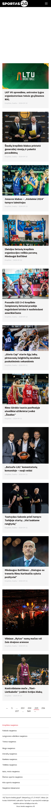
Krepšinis (8, 103)
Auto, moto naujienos (11, 771)
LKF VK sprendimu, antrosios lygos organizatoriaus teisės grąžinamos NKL (24, 96)
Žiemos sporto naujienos (12, 777)
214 (29, 708)
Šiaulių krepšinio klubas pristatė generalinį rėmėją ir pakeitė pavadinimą (23, 149)
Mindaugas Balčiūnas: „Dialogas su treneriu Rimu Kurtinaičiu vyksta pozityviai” (24, 573)
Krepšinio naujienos (10, 725)
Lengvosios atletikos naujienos (14, 736)
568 (29, 711)
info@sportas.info (31, 803)
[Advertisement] (25, 33)
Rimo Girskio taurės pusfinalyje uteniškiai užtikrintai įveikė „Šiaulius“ (22, 411)
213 (22, 708)
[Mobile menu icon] (46, 3)
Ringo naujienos (8, 748)
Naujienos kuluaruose (11, 788)
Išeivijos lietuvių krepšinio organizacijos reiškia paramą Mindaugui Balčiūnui (21, 253)
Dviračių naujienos (9, 754)
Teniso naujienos (9, 741)
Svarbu (14, 103)
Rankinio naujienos (9, 759)
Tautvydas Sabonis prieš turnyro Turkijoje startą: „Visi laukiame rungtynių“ (23, 520)
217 (17, 711)
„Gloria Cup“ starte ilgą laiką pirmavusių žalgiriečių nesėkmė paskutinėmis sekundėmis (22, 358)
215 (36, 708)
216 (43, 708)
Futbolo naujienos (9, 730)
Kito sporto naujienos (11, 782)
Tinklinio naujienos (9, 765)
